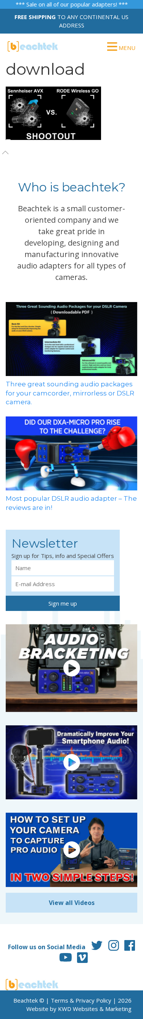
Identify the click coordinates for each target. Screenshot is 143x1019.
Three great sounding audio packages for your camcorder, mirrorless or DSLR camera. (70, 393)
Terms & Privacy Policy (81, 1000)
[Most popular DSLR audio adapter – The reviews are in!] (71, 452)
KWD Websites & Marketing (95, 1009)
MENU (126, 47)
